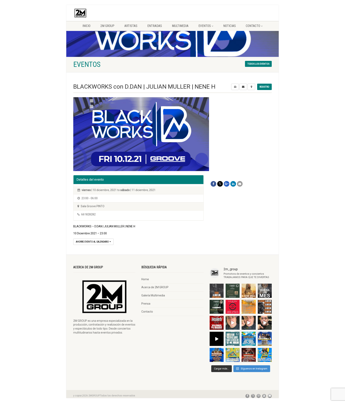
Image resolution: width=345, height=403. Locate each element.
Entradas (154, 26)
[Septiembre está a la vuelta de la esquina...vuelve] (233, 291)
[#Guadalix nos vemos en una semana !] (265, 355)
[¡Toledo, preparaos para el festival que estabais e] (265, 339)
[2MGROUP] (104, 13)
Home (145, 279)
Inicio (86, 26)
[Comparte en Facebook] (213, 184)
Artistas (130, 26)
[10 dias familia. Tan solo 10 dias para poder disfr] (217, 291)
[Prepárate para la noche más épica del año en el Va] (249, 355)
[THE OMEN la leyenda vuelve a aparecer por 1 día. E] (233, 307)
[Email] (240, 184)
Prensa (145, 303)
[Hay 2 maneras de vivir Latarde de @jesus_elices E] (217, 307)
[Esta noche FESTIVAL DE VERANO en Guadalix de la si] (233, 355)
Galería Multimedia (153, 295)
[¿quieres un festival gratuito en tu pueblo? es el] (265, 323)
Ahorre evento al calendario (92, 241)
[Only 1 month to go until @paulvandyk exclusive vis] (265, 291)
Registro (264, 86)
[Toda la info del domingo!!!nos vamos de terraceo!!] (233, 339)
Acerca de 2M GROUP (155, 287)
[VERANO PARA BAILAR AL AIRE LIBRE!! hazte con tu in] (249, 339)
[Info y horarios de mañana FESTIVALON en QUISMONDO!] (249, 307)
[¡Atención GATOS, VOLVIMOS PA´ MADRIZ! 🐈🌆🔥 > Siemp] (217, 323)
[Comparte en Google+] (226, 184)
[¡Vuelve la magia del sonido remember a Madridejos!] (217, 355)
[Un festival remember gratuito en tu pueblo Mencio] (233, 323)
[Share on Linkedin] (233, 184)
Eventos (204, 26)
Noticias (229, 26)
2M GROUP (107, 26)
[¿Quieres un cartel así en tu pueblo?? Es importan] (249, 323)
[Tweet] (220, 184)
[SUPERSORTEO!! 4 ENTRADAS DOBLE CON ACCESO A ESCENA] (265, 307)
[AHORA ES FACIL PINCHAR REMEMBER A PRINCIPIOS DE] (249, 291)
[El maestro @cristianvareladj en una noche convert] (217, 339)
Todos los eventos (258, 63)
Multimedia (180, 26)
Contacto (253, 26)
